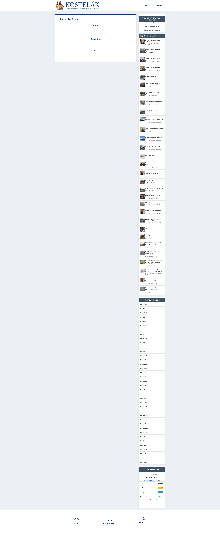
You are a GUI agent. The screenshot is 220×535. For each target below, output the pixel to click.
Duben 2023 (143, 411)
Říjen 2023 (143, 389)
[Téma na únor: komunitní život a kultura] (142, 129)
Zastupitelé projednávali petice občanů (153, 211)
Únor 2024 (143, 372)
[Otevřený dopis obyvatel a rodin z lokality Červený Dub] (142, 173)
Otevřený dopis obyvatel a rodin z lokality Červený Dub (154, 172)
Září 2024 (142, 351)
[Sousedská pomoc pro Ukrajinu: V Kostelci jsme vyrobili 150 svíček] (142, 102)
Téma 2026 (147, 44)
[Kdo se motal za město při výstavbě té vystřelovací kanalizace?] (142, 289)
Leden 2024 (143, 377)
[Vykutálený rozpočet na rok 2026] (142, 190)
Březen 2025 (143, 338)
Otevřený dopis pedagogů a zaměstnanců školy (152, 220)
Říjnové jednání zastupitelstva (153, 195)
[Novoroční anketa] (142, 156)
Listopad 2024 (144, 347)
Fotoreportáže (154, 95)
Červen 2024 (143, 359)
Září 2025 (142, 334)
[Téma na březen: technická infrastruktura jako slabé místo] (142, 84)
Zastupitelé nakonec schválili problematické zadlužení (153, 59)
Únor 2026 (143, 317)
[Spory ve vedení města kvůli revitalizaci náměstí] (142, 280)
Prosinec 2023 (144, 381)
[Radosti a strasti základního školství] (142, 41)
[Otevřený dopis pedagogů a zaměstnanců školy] (142, 220)
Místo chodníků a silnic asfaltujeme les (151, 181)
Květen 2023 (143, 406)
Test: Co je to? (149, 235)
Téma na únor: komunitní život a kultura (154, 129)
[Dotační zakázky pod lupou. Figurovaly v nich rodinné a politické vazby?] (142, 50)
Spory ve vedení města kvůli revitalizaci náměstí (152, 279)
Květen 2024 (143, 364)
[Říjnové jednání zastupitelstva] (142, 196)
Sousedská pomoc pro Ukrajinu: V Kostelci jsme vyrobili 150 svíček (154, 102)
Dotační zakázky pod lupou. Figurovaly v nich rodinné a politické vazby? (152, 51)
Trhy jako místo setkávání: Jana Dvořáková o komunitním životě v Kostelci (154, 119)
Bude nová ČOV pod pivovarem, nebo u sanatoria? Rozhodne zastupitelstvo (153, 262)
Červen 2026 (143, 304)
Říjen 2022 (143, 436)
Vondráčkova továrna (151, 110)
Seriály (159, 6)
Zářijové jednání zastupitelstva (153, 203)
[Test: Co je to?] (142, 236)
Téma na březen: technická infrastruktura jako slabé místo (153, 84)
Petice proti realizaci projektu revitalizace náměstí (153, 243)
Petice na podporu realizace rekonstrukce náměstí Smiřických (154, 270)
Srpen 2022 (143, 445)
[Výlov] (142, 229)
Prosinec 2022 (144, 428)
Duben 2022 (143, 462)
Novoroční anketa (150, 155)
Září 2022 (142, 441)
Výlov (146, 228)
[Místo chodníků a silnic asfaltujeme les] (142, 182)
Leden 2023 (143, 423)
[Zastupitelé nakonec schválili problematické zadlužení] (142, 59)
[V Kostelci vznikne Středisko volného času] (142, 253)
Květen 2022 (143, 458)
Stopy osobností (154, 112)
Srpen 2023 (143, 398)
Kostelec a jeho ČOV (150, 76)
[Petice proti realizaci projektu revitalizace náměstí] (142, 244)
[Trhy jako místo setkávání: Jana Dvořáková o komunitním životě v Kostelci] (142, 119)
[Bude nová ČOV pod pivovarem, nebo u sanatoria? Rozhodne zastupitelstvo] (142, 262)
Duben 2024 (143, 368)
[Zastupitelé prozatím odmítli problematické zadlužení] (142, 68)
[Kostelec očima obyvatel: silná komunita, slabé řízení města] (142, 138)
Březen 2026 (143, 313)
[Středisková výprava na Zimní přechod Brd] (142, 93)
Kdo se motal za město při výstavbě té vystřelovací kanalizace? (152, 289)
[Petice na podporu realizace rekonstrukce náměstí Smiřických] (142, 271)
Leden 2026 (143, 321)
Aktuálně (148, 6)
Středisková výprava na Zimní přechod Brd (153, 93)
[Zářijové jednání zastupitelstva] (142, 204)
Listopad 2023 (144, 385)
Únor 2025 (143, 342)
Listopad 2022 (144, 432)
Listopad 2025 (144, 330)
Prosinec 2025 (144, 325)
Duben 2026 (143, 308)
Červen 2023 (143, 402)
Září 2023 (142, 394)
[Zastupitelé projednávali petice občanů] (142, 211)
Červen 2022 (143, 453)
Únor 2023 (143, 419)
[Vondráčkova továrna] (142, 111)
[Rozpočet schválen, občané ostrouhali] (142, 164)
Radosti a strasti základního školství (152, 41)
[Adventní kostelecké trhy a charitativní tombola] (142, 147)
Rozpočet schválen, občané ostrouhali (152, 163)
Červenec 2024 (144, 355)
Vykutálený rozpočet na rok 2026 (154, 188)
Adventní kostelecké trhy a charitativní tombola (152, 147)
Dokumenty (154, 175)
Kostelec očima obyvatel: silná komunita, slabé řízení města (153, 138)
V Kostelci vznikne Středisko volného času (152, 252)
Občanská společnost (156, 43)
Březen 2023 (143, 415)
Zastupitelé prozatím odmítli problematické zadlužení (153, 68)
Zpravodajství (159, 54)
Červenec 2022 (144, 449)
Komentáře (152, 78)
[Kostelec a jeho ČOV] (142, 77)
